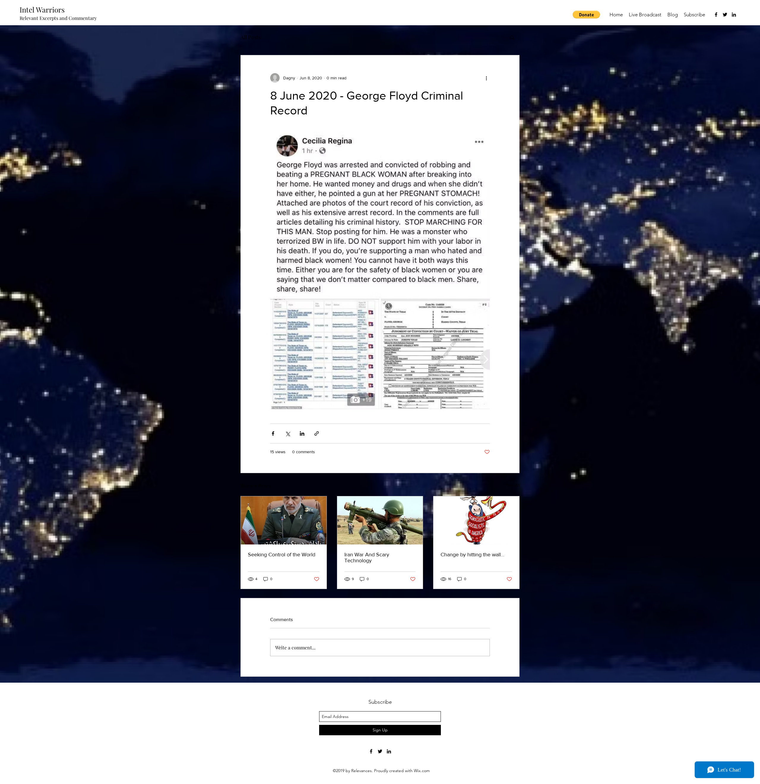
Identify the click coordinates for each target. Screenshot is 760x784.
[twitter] (725, 15)
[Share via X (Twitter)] (287, 433)
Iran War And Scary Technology (366, 557)
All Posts (250, 37)
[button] (586, 14)
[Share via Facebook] (273, 433)
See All (513, 485)
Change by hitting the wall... (472, 555)
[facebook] (716, 15)
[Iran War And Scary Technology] (380, 520)
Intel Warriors (42, 9)
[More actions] (486, 77)
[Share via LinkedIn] (302, 433)
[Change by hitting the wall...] (476, 520)
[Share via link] (316, 433)
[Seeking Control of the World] (284, 520)
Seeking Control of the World (281, 555)
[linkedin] (734, 15)
